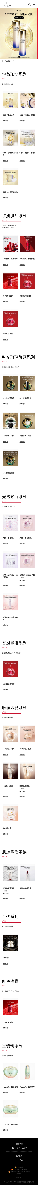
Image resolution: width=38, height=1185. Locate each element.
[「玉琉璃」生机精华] (27, 1070)
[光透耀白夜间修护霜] (27, 558)
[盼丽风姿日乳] (27, 769)
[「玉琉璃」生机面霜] (10, 1070)
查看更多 (4, 78)
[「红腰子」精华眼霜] (27, 242)
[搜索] (29, 4)
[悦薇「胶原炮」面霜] (27, 98)
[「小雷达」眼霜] (27, 732)
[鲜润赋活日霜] (10, 317)
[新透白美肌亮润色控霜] (10, 600)
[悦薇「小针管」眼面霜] (10, 136)
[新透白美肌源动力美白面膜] (10, 558)
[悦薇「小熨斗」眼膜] (27, 136)
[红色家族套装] (10, 279)
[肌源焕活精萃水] (27, 871)
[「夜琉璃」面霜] (10, 419)
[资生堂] (6, 4)
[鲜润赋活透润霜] (27, 279)
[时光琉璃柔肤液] (27, 381)
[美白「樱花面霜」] (27, 521)
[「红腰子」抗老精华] (10, 242)
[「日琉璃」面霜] (27, 419)
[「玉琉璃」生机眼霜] (10, 1107)
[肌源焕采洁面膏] (10, 871)
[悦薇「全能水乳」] (10, 98)
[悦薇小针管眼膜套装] (10, 175)
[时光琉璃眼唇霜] (10, 456)
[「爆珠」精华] (10, 769)
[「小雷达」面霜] (10, 732)
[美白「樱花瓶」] (10, 521)
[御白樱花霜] (10, 811)
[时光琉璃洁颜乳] (10, 381)
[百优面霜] (10, 941)
